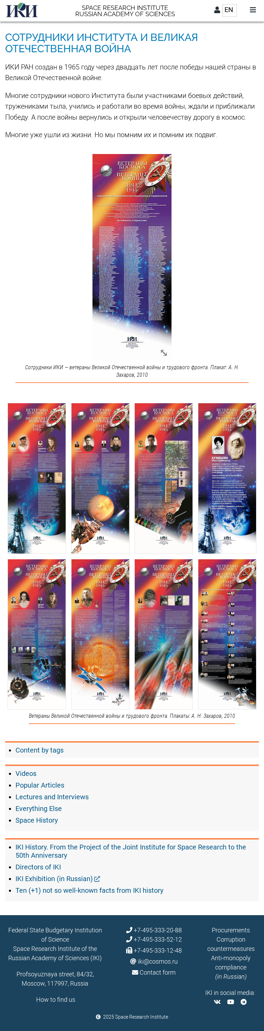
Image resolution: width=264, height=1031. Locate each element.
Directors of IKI (38, 867)
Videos (25, 773)
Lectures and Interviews (52, 797)
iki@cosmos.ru (158, 961)
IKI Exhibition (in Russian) (54, 879)
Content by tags (39, 750)
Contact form (158, 972)
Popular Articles (39, 785)
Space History (36, 820)
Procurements (231, 930)
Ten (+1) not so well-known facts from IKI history (89, 890)
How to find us (55, 999)
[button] (132, 257)
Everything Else (38, 808)
